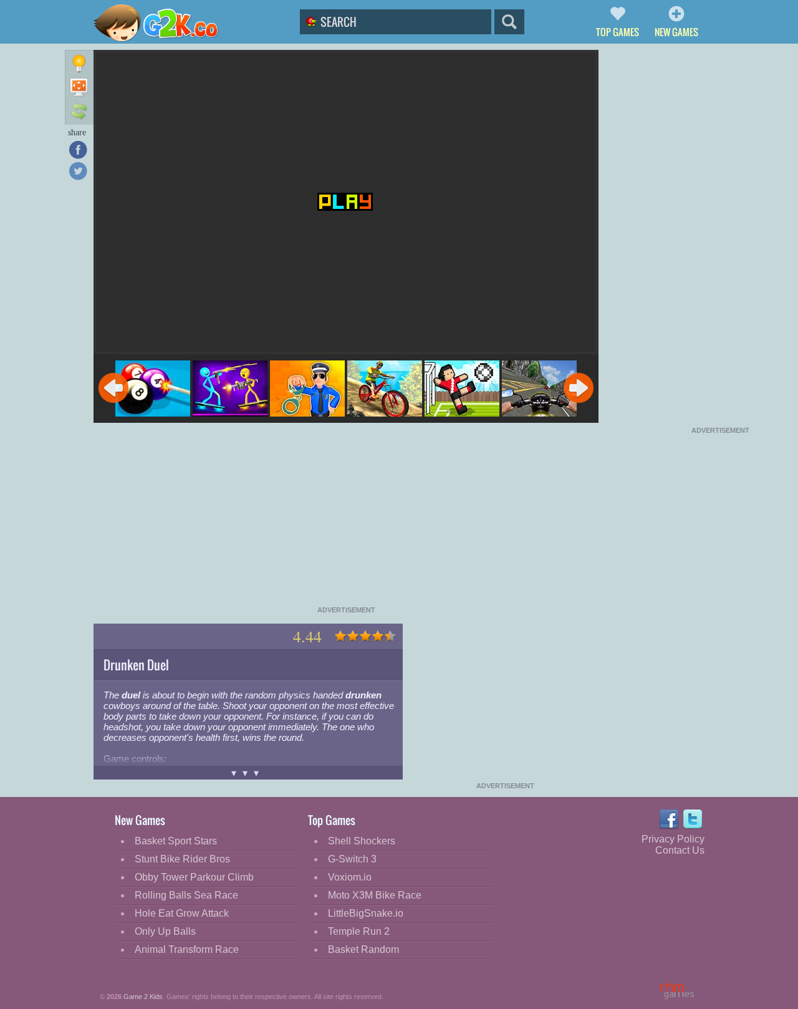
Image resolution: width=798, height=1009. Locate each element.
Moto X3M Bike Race (374, 895)
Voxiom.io (350, 877)
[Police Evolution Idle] (307, 389)
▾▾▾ (248, 773)
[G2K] (164, 23)
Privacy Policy (673, 839)
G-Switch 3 (352, 859)
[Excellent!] (390, 636)
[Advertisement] (346, 519)
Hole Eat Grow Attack (182, 913)
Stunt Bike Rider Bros (182, 859)
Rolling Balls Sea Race (186, 895)
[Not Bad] (365, 636)
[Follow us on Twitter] (693, 819)
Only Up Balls (165, 931)
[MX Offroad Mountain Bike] (384, 389)
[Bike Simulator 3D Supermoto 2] (539, 389)
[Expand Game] (79, 87)
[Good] (378, 636)
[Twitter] (78, 171)
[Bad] (353, 636)
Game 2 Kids (143, 996)
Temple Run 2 (359, 931)
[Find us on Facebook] (669, 819)
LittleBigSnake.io (365, 913)
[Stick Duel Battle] (230, 389)
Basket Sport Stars (176, 841)
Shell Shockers (361, 841)
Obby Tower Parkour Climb (194, 877)
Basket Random (363, 949)
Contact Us (679, 850)
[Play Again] (79, 111)
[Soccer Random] (462, 389)
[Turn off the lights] (79, 63)
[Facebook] (78, 149)
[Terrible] (340, 636)
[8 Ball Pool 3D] (152, 389)
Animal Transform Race (187, 949)
